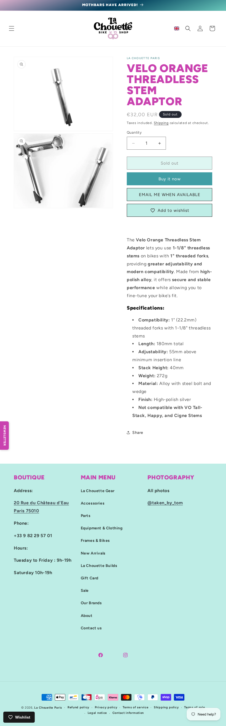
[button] (12, 28)
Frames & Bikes (95, 540)
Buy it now (169, 178)
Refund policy (78, 707)
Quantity (134, 132)
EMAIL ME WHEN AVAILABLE (169, 194)
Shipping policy (166, 707)
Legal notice (97, 713)
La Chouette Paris (48, 707)
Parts (86, 515)
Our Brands (91, 603)
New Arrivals (93, 553)
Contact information (128, 713)
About (87, 615)
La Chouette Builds (99, 565)
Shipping (161, 123)
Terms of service (135, 707)
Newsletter (4, 435)
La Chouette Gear (98, 491)
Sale (85, 590)
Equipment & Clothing (102, 528)
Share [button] (137, 432)
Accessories (93, 503)
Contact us (91, 628)
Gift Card (89, 578)
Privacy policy (106, 707)
